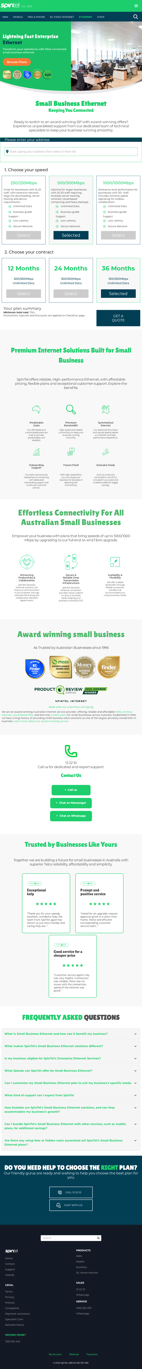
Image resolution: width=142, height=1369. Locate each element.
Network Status (14, 1324)
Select (23, 235)
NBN (118, 711)
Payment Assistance (17, 1313)
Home (9, 1258)
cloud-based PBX (23, 715)
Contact (10, 1263)
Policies (10, 1302)
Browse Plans (17, 62)
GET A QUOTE (118, 318)
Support (10, 1269)
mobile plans (58, 715)
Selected (71, 235)
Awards (9, 1275)
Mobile (80, 1261)
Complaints (12, 1308)
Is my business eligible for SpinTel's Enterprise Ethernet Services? (53, 1058)
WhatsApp (82, 1294)
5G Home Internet (87, 1272)
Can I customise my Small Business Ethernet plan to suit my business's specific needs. (68, 1083)
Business (81, 1267)
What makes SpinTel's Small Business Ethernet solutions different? (54, 1046)
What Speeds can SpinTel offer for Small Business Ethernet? (48, 1070)
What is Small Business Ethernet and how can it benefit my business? (56, 1033)
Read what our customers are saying (71, 707)
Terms (9, 1291)
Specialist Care (14, 1319)
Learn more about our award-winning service (41, 721)
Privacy (9, 1297)
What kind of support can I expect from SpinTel (39, 1095)
